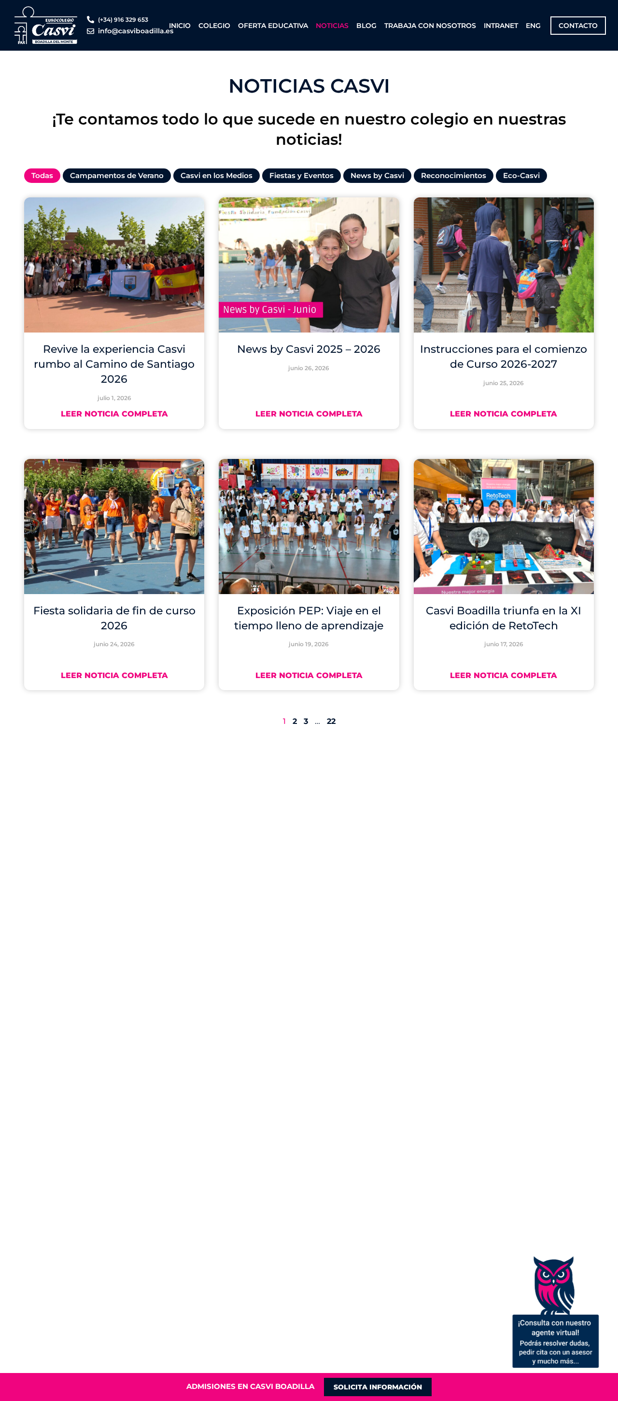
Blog (366, 25)
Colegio (214, 25)
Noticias (332, 25)
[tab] (42, 175)
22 (331, 721)
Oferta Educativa (273, 25)
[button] (555, 1312)
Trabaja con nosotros (430, 25)
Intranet (501, 25)
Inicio (180, 25)
